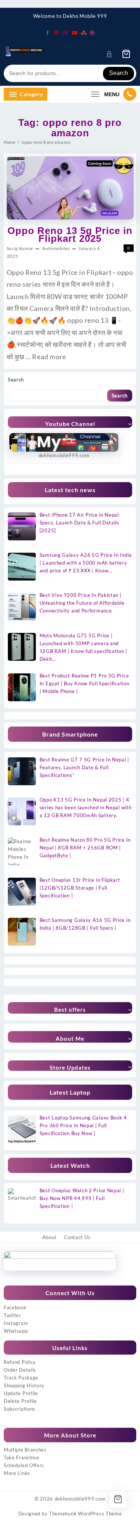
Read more (49, 356)
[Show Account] (111, 54)
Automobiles (56, 248)
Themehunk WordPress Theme (85, 1514)
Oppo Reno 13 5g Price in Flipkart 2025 (70, 234)
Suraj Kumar (20, 248)
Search (118, 73)
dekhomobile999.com (80, 1499)
